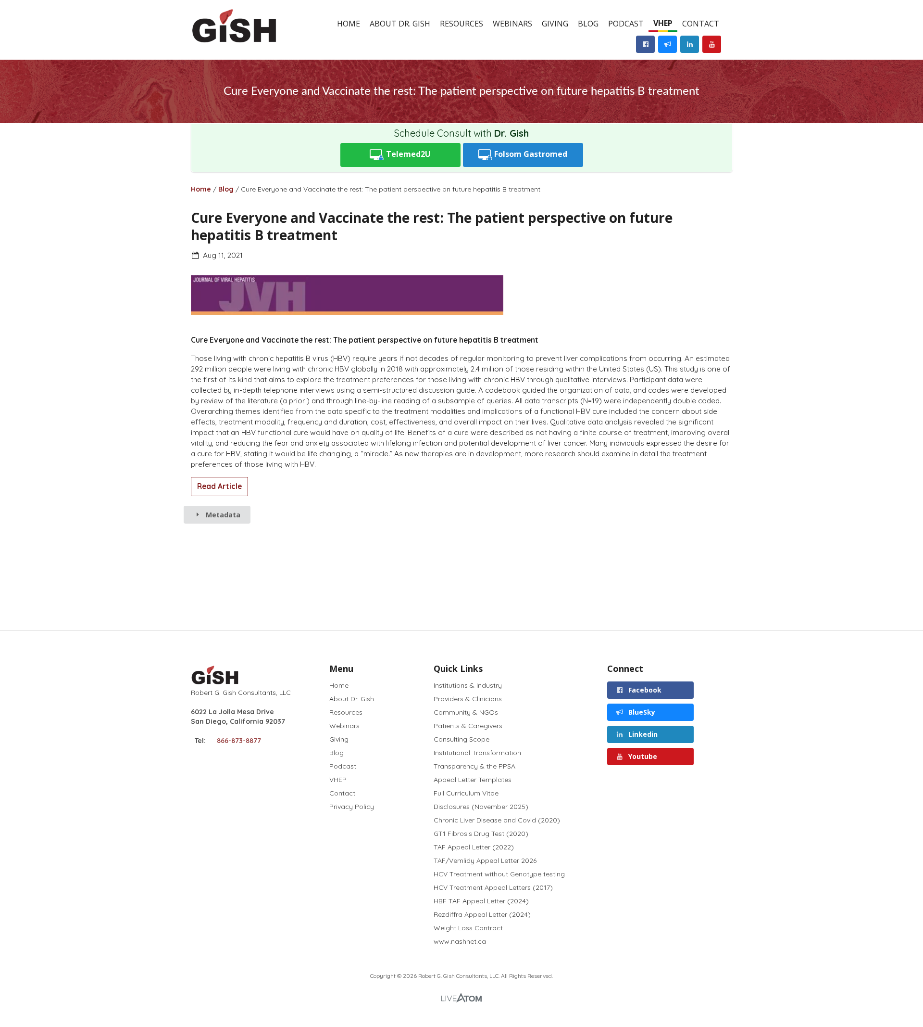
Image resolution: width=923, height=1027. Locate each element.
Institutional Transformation (477, 752)
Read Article (219, 486)
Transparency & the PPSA (474, 766)
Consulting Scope (461, 739)
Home (348, 23)
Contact (700, 23)
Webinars (512, 23)
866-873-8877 (239, 740)
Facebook (643, 689)
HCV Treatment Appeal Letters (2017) (493, 887)
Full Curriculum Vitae (466, 793)
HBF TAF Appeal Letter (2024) (481, 901)
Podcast (626, 23)
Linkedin (642, 734)
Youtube (641, 756)
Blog (588, 23)
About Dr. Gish (400, 23)
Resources (461, 23)
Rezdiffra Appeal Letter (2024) (482, 914)
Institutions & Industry (468, 685)
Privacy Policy (351, 806)
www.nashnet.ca (460, 941)
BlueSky (640, 712)
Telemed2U (407, 154)
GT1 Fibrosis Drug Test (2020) (481, 833)
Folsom (529, 154)
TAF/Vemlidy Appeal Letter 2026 (485, 860)
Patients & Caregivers (468, 725)
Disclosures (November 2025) (481, 806)
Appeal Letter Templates (472, 779)
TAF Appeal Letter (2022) (474, 847)
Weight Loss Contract (468, 928)
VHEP (663, 23)
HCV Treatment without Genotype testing (499, 874)
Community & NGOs (466, 712)
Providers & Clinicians (468, 698)
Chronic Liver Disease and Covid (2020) (497, 820)
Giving (555, 23)
